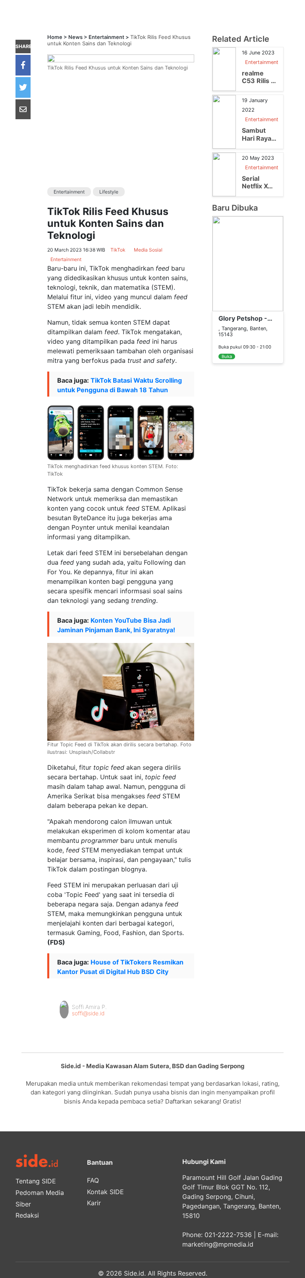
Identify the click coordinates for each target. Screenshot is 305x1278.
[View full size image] (120, 58)
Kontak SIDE (105, 1192)
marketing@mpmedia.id (217, 1244)
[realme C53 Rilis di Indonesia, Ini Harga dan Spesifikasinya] (224, 69)
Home (54, 37)
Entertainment (106, 37)
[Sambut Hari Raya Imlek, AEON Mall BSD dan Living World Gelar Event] (224, 121)
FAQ (93, 1180)
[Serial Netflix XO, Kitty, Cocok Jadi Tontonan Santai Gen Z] (224, 174)
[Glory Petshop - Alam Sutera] (248, 263)
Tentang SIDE (35, 1181)
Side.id (134, 1273)
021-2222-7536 (228, 1235)
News (75, 37)
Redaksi (27, 1215)
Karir (94, 1203)
